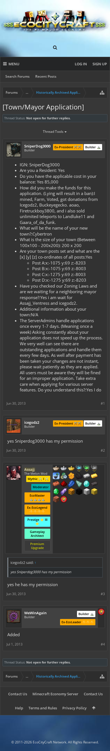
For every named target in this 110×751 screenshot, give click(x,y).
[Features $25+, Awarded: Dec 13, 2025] (71, 476)
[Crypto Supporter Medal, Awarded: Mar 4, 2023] (63, 476)
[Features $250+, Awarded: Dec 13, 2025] (71, 484)
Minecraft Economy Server (55, 693)
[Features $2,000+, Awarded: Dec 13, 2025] (94, 492)
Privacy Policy (74, 707)
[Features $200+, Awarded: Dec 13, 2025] (63, 484)
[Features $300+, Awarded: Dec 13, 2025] (79, 484)
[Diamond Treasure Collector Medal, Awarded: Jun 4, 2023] (79, 469)
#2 (103, 450)
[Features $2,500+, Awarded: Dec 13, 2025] (56, 500)
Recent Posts (45, 76)
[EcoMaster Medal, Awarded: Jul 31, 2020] (63, 469)
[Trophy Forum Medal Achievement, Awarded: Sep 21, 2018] (101, 612)
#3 (103, 594)
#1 (103, 403)
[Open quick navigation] (102, 92)
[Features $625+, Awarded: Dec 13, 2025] (56, 492)
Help (19, 707)
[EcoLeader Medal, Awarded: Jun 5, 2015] (56, 469)
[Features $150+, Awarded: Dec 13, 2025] (56, 484)
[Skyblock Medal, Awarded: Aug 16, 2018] (56, 476)
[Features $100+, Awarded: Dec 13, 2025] (94, 476)
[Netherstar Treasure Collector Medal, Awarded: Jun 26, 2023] (94, 469)
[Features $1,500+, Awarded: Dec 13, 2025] (86, 492)
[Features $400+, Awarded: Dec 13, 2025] (86, 484)
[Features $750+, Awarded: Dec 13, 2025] (63, 492)
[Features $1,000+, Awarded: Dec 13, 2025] (71, 492)
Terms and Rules (42, 707)
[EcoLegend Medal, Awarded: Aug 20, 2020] (71, 469)
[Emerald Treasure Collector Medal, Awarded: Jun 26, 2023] (86, 469)
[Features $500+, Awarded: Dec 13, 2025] (94, 484)
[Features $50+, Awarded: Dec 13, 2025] (79, 476)
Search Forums (17, 76)
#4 (103, 644)
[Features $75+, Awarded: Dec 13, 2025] (86, 476)
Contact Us (17, 693)
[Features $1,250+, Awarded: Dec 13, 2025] (79, 492)
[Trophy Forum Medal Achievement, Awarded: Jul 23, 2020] (63, 500)
